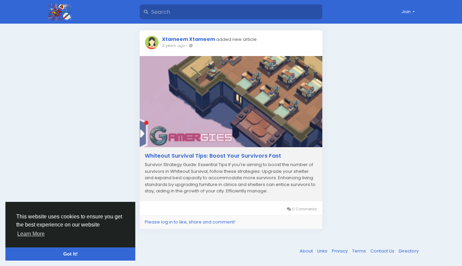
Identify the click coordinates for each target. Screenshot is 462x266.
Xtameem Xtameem (188, 39)
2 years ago (173, 45)
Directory (409, 251)
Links (322, 251)
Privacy (340, 251)
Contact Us (382, 251)
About (307, 251)
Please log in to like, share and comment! (190, 222)
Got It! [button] (70, 254)
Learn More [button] (31, 234)
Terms (359, 251)
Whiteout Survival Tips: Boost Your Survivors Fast (213, 156)
